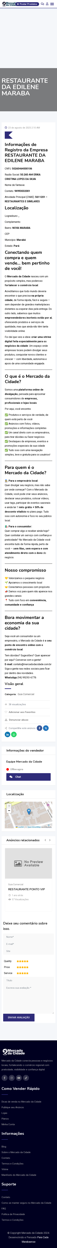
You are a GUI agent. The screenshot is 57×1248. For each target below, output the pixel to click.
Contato (6, 1158)
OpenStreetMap (34, 826)
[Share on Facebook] (39, 728)
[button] (29, 811)
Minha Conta (8, 1124)
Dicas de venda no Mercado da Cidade (21, 1101)
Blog (4, 1146)
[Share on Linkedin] (7, 734)
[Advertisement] (28, 38)
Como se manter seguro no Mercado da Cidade (26, 1202)
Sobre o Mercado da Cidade (16, 1152)
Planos (5, 1118)
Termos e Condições (12, 1163)
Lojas (4, 1113)
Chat (18, 776)
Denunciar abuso (18, 719)
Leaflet (21, 826)
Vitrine (5, 1169)
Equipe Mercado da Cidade (24, 762)
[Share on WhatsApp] (14, 734)
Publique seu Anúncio (13, 1107)
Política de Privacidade (13, 1214)
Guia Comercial (26, 694)
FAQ (4, 1208)
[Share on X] (46, 728)
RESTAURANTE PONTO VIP (26, 889)
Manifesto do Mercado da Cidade (19, 1175)
